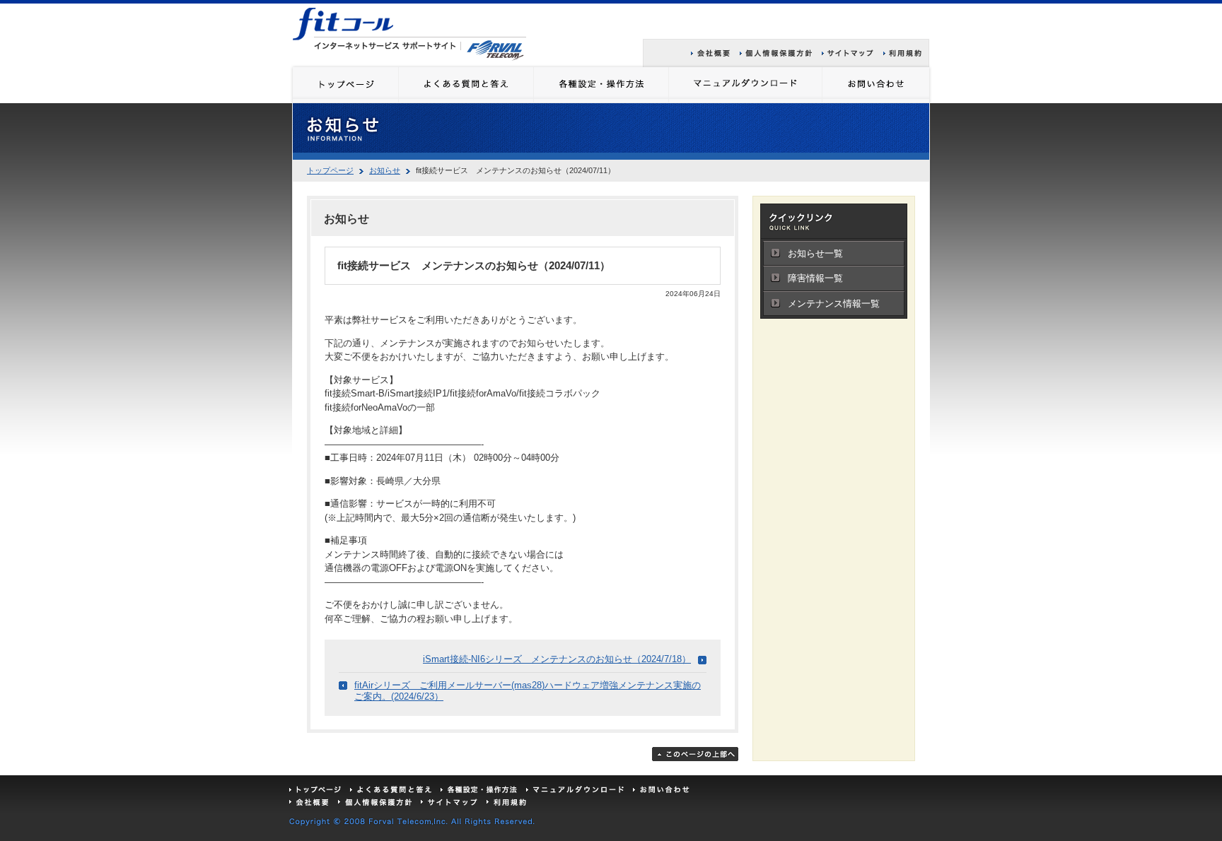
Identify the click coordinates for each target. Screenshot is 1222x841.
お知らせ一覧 (815, 253)
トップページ (330, 170)
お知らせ (384, 170)
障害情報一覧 (815, 278)
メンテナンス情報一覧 (834, 303)
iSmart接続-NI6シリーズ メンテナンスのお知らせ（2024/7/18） (557, 659)
